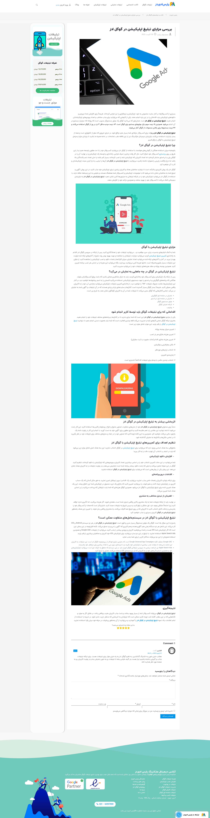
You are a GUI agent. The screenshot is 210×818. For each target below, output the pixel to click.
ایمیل (138, 704)
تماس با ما (141, 793)
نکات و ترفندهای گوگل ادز (154, 15)
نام (173, 704)
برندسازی (162, 154)
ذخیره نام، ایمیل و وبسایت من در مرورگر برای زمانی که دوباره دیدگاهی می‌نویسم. (143, 711)
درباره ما (142, 790)
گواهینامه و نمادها (139, 784)
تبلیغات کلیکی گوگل (169, 790)
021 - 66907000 (106, 804)
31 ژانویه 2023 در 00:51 (155, 653)
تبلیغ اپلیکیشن (128, 448)
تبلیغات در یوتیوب (169, 784)
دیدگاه (172, 680)
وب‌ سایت (102, 704)
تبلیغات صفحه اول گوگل (167, 793)
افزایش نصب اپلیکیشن (168, 782)
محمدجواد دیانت (162, 35)
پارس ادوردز (173, 15)
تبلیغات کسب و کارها (169, 795)
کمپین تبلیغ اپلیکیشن (157, 256)
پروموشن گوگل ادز (139, 787)
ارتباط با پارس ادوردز (191, 815)
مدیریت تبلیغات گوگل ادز (167, 787)
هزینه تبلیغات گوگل (169, 779)
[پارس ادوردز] (165, 5)
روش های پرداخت (139, 782)
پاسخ (75, 651)
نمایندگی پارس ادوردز (138, 779)
